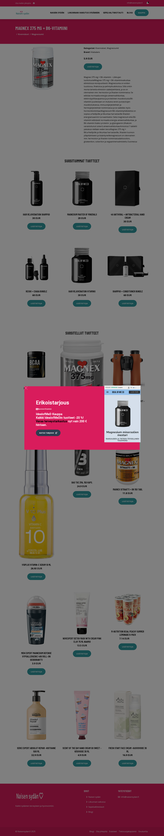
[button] (48, 433)
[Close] (25, 388)
